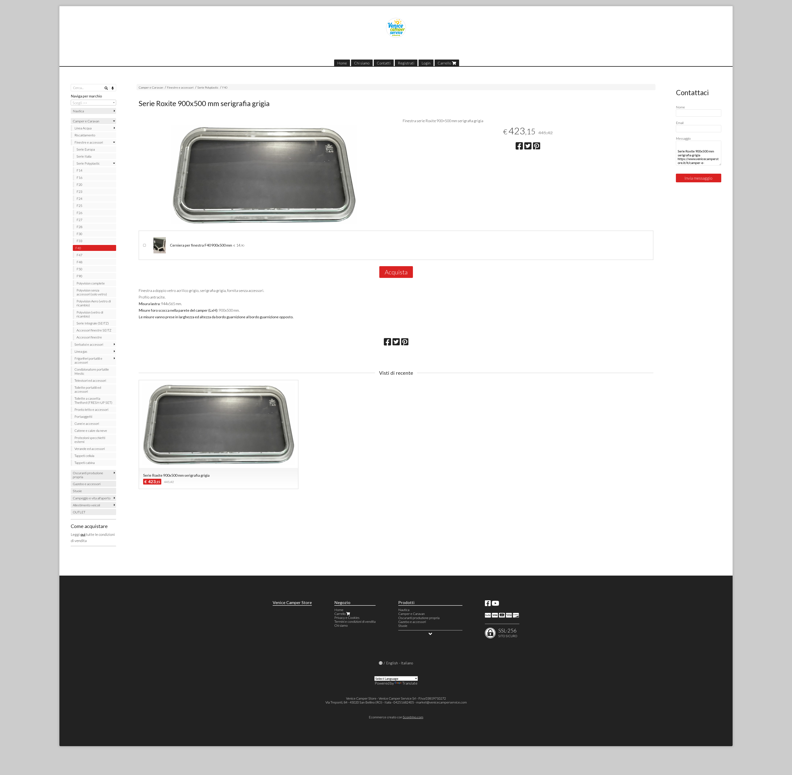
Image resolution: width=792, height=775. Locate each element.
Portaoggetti (83, 416)
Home (342, 63)
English (392, 663)
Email (680, 123)
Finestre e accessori (180, 87)
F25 (79, 205)
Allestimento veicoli (86, 505)
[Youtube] (495, 604)
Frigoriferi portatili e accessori (88, 360)
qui (82, 534)
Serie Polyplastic (207, 87)
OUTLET (79, 512)
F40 (224, 87)
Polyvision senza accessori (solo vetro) (92, 292)
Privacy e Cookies (346, 617)
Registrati (406, 63)
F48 (79, 262)
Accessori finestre (89, 337)
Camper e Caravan (151, 87)
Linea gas (80, 351)
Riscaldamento (84, 135)
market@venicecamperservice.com (441, 702)
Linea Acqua (83, 128)
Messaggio (683, 138)
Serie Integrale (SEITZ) (93, 323)
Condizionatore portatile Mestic (91, 371)
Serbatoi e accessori (88, 344)
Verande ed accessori (89, 449)
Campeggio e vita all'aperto (92, 498)
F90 (79, 276)
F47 (79, 255)
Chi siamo (362, 63)
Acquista (396, 272)
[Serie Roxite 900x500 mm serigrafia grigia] (264, 174)
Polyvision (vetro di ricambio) (90, 314)
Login (426, 63)
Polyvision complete (91, 283)
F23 (79, 191)
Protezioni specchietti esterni (89, 440)
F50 (79, 269)
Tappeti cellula (84, 456)
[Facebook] (488, 604)
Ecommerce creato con (396, 717)
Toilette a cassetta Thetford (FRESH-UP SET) (93, 400)
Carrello (445, 63)
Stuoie (77, 491)
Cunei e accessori (86, 423)
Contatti (384, 63)
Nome (680, 107)
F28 (79, 227)
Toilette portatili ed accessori (87, 389)
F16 (79, 177)
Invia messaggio (698, 178)
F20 (79, 184)
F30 (79, 234)
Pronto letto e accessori (91, 409)
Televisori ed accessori (90, 380)
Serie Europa (86, 149)
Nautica (78, 111)
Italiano (407, 663)
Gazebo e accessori (86, 484)
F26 (79, 213)
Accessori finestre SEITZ (94, 330)
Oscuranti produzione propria (88, 475)
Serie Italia (84, 156)
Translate (409, 683)
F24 (79, 198)
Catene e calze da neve (90, 430)
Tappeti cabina (84, 463)
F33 (79, 241)
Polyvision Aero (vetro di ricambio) (94, 303)
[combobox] (93, 102)
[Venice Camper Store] (396, 28)
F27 (79, 220)
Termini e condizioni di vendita (355, 621)
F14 (79, 170)
